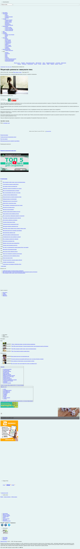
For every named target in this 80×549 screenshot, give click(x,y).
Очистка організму (9, 16)
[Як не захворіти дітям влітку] (40, 412)
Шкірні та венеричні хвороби (9, 375)
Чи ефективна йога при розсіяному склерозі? (12, 236)
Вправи (56, 63)
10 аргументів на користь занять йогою (10, 184)
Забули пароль (14, 496)
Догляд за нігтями (8, 28)
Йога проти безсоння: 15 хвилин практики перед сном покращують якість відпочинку (20, 271)
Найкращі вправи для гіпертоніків (10, 198)
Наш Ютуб (5, 292)
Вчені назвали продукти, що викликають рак (20, 356)
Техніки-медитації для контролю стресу (11, 224)
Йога (6, 36)
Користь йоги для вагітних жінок (9, 203)
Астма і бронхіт (8, 46)
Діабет (48, 63)
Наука (6, 56)
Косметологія (7, 24)
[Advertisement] (3, 281)
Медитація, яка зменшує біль (8, 241)
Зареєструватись (7, 496)
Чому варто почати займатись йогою (10, 251)
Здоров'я (4, 18)
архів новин (3, 266)
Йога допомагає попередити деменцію (10, 238)
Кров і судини (8, 45)
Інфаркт (44, 63)
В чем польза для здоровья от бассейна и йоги (12, 264)
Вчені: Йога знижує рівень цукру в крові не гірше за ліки (14, 228)
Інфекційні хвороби (7, 374)
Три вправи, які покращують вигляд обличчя (12, 217)
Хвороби (4, 32)
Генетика (7, 57)
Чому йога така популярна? (8, 209)
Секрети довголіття (9, 50)
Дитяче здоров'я (8, 20)
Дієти (6, 14)
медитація (5, 123)
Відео (6, 55)
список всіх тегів (4, 492)
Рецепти (6, 15)
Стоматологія (8, 43)
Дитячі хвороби (6, 370)
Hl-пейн (4, 396)
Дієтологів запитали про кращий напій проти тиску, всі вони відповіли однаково (27, 358)
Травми (6, 38)
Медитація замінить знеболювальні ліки (11, 234)
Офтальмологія (8, 41)
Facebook (4, 294)
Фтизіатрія (5, 381)
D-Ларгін (5, 395)
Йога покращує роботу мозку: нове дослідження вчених (14, 182)
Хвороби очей (6, 372)
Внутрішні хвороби (7, 371)
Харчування (5, 13)
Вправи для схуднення (9, 34)
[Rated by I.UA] (5, 531)
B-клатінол (5, 393)
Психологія (7, 53)
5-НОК (4, 389)
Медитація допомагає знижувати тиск (10, 226)
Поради (35, 63)
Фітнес (6, 35)
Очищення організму (50, 62)
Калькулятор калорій (9, 60)
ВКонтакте (5, 295)
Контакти (5, 539)
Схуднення (5, 33)
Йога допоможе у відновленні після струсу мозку (13, 205)
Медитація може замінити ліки (9, 232)
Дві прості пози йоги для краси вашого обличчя (12, 259)
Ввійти (1, 496)
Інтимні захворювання (9, 59)
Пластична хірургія (9, 25)
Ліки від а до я (17, 62)
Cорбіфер (5, 394)
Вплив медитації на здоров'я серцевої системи (12, 196)
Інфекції (6, 44)
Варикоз (52, 63)
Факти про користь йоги (8, 257)
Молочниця (63, 62)
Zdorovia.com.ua (3, 541)
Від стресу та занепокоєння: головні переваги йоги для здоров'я (15, 247)
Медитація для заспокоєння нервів (10, 249)
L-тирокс (5, 398)
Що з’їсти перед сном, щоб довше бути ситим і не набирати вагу (24, 363)
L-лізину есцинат (6, 397)
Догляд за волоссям (9, 30)
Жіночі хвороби (6, 373)
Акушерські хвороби (7, 369)
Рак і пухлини (8, 39)
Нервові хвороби (6, 377)
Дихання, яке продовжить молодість (10, 245)
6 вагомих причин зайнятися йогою (10, 194)
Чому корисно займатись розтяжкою (10, 220)
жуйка (13, 485)
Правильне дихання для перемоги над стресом (12, 188)
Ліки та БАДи (8, 40)
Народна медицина (6, 49)
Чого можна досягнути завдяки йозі (10, 186)
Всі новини (5, 12)
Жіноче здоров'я (8, 21)
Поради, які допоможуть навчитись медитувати (12, 253)
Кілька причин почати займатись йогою (11, 213)
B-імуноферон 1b (6, 391)
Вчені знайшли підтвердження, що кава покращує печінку (22, 360)
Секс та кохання (6, 518)
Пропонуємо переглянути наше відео (8, 150)
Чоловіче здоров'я (8, 19)
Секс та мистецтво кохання (10, 58)
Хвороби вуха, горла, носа (8, 376)
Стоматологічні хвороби (8, 380)
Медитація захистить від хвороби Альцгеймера (12, 230)
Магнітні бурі (38, 62)
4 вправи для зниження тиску (9, 262)
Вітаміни (7, 17)
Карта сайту (5, 538)
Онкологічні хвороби (7, 378)
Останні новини (3, 178)
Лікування (5, 37)
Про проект (5, 537)
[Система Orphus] (48, 131)
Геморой (7, 47)
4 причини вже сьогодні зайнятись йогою (11, 255)
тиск (9, 123)
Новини (6, 52)
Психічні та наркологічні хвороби (10, 379)
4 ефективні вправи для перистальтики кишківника (13, 270)
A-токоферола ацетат (7, 390)
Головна (1, 66)
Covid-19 (60, 63)
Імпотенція (7, 48)
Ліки (4, 31)
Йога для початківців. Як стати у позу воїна (11, 192)
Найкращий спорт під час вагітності (10, 201)
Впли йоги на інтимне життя (8, 207)
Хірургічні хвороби (7, 382)
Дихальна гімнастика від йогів (9, 222)
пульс (4, 485)
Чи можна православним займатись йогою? (11, 211)
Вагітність (7, 23)
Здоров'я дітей (5, 516)
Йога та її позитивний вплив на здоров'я (11, 190)
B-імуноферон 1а (6, 392)
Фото (6, 54)
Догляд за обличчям (9, 29)
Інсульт (39, 63)
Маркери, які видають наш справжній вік (11, 243)
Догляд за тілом (8, 27)
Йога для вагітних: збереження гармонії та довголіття (13, 215)
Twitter (4, 293)
